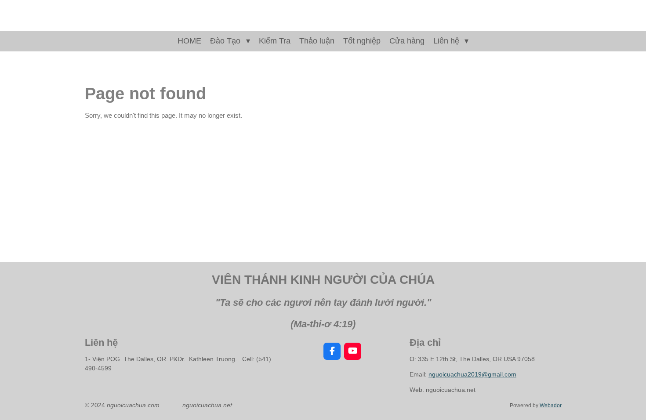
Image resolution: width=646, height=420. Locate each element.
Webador (551, 405)
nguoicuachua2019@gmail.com (472, 374)
